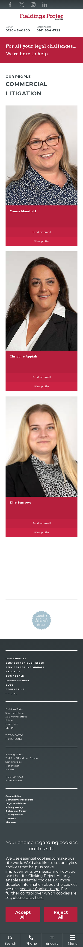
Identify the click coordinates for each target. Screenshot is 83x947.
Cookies (11, 818)
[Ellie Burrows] (41, 446)
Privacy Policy (14, 807)
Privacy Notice (14, 814)
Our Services (16, 658)
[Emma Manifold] (41, 155)
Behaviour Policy (16, 811)
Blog (9, 685)
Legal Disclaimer (16, 803)
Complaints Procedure (19, 799)
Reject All (61, 914)
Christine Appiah (23, 356)
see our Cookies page (39, 889)
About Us (13, 671)
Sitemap (11, 822)
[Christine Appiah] (41, 301)
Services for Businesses (25, 663)
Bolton (10, 26)
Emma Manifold (23, 211)
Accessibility (13, 796)
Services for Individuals (25, 667)
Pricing (12, 693)
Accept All (23, 914)
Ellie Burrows (21, 502)
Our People (15, 676)
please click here (28, 897)
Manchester (43, 26)
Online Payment (18, 680)
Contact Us (15, 689)
